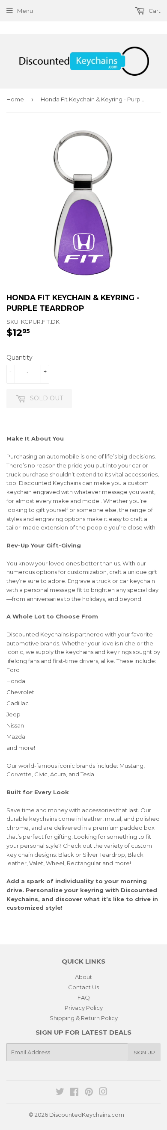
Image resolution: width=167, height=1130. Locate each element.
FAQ (84, 997)
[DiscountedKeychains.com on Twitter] (60, 1092)
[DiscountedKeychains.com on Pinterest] (88, 1092)
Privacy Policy (84, 1007)
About (83, 976)
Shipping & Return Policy (84, 1018)
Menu (25, 10)
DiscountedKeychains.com (86, 1114)
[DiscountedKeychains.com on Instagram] (103, 1092)
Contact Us (83, 987)
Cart (154, 10)
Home (15, 99)
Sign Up (144, 1052)
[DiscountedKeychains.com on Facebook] (74, 1092)
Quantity (19, 357)
